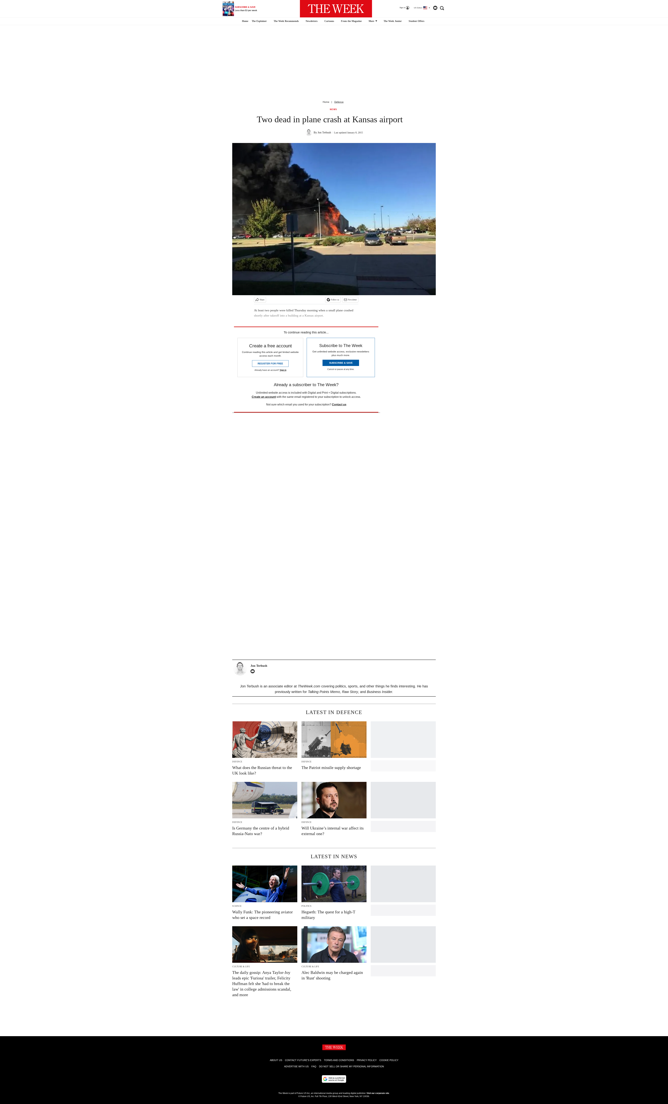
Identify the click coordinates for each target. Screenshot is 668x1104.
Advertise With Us (296, 1066)
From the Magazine (351, 21)
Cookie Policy (388, 1060)
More (372, 21)
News (333, 109)
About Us (276, 1060)
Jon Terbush (324, 132)
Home (326, 102)
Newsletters (311, 21)
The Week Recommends (286, 21)
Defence (339, 102)
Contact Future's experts (303, 1060)
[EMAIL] (253, 671)
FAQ (313, 1066)
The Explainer (259, 21)
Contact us (339, 404)
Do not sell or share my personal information (351, 1066)
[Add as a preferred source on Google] (334, 1079)
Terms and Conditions (339, 1060)
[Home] (244, 21)
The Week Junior (393, 21)
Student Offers (416, 21)
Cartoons (329, 21)
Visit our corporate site (378, 1093)
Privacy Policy (367, 1060)
